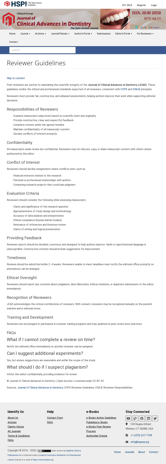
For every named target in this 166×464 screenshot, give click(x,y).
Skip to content (16, 78)
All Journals (14, 431)
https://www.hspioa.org (43, 460)
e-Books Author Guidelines (101, 417)
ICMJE (136, 89)
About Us (13, 417)
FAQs (11, 440)
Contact (13, 42)
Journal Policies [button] (59, 33)
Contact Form (55, 417)
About (141, 452)
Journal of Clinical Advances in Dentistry (40, 387)
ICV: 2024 (127, 5)
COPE (124, 89)
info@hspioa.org (140, 442)
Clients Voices (16, 426)
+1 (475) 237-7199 (141, 435)
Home (12, 33)
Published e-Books (97, 422)
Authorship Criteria (96, 435)
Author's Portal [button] (82, 33)
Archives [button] (40, 33)
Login (154, 5)
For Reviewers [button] (144, 33)
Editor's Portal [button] (122, 33)
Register (141, 5)
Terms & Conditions (19, 435)
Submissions (104, 33)
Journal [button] (24, 33)
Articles (12, 422)
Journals (129, 452)
